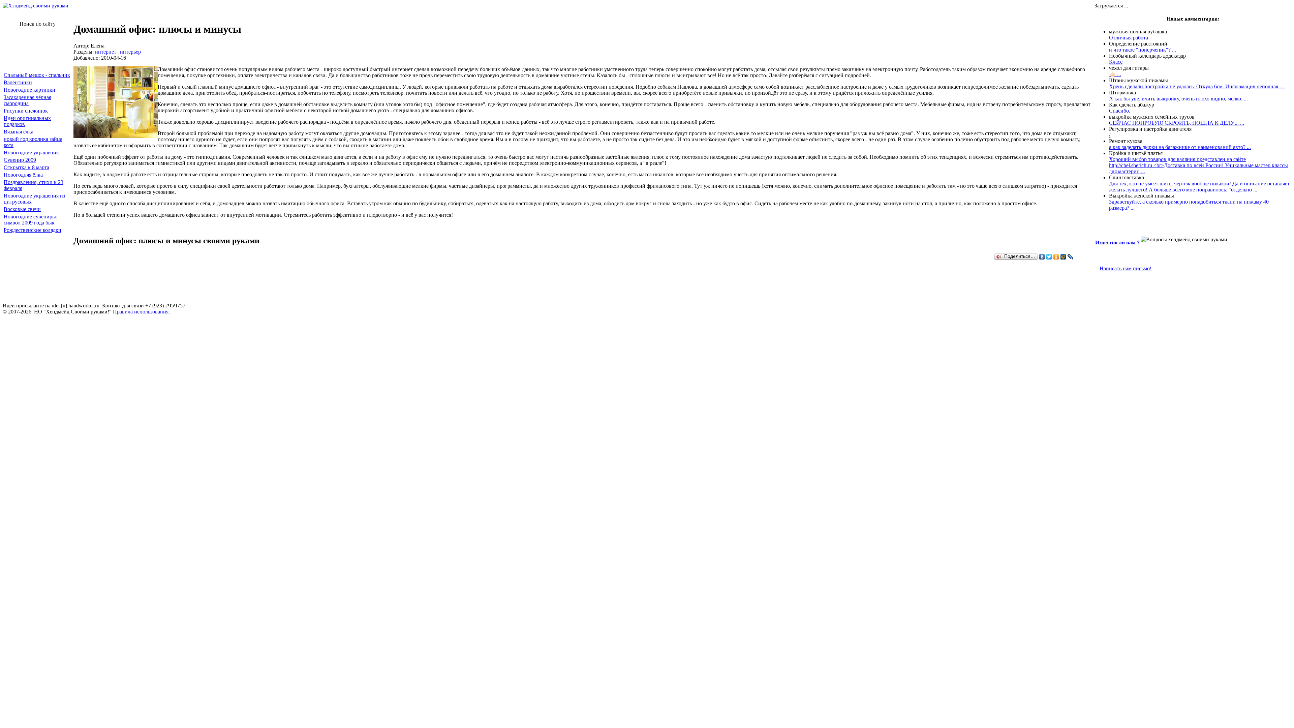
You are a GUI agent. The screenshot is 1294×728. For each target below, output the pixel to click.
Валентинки (18, 82)
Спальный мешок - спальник (37, 75)
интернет (105, 52)
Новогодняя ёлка (23, 175)
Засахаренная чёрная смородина (27, 100)
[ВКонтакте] (1042, 256)
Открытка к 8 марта (26, 167)
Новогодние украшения (31, 152)
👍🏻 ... (1115, 74)
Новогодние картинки (29, 90)
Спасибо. (1119, 111)
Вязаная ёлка (18, 131)
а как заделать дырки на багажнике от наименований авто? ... (1180, 147)
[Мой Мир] (1063, 256)
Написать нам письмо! (1125, 268)
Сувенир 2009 (20, 160)
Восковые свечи (22, 209)
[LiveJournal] (1070, 256)
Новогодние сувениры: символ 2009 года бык (30, 219)
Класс (1115, 62)
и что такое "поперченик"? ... (1142, 50)
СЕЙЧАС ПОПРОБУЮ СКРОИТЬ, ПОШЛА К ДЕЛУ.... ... (1176, 123)
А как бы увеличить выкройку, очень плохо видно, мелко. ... (1178, 98)
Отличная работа (1128, 37)
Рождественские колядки (32, 230)
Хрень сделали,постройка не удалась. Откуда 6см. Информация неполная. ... (1197, 86)
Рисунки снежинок (26, 111)
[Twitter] (1049, 256)
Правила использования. (141, 311)
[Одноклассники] (1056, 256)
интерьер (130, 52)
